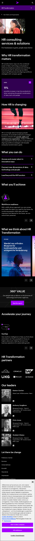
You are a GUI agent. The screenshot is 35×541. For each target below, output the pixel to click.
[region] (17, 510)
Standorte (5, 472)
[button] (17, 303)
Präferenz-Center (7, 458)
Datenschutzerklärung (9, 518)
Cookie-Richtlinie (7, 516)
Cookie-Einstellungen (17, 535)
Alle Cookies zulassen (17, 524)
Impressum (5, 475)
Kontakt (4, 468)
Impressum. (7, 520)
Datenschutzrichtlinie (8, 479)
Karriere (4, 461)
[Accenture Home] (17, 2)
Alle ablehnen (17, 530)
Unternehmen (6, 465)
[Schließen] (33, 482)
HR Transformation (8, 8)
